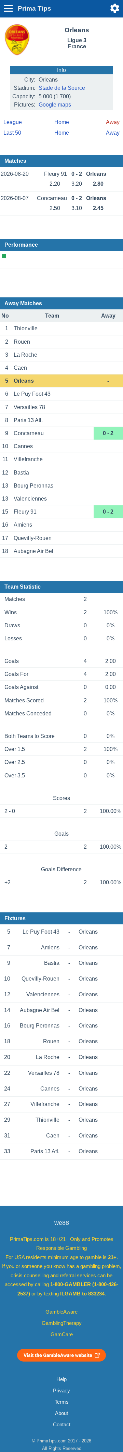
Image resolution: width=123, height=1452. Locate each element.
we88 (61, 1222)
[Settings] (114, 8)
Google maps (55, 105)
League (12, 122)
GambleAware (61, 1312)
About (61, 1413)
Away (113, 133)
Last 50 (12, 133)
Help (61, 1379)
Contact (61, 1424)
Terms (62, 1402)
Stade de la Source (62, 88)
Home (61, 122)
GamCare (62, 1334)
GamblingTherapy (62, 1323)
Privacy (61, 1390)
